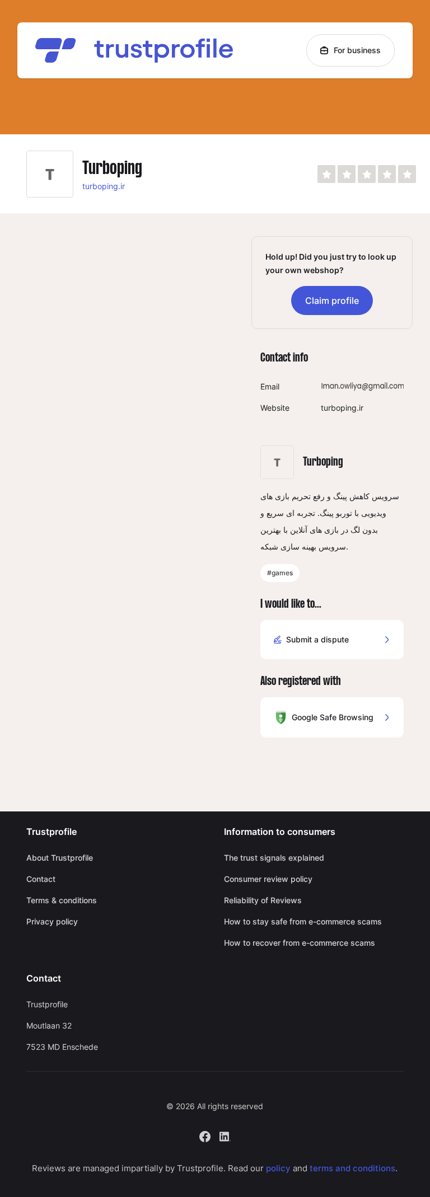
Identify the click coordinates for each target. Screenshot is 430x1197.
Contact (40, 879)
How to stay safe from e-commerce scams (303, 921)
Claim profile (332, 300)
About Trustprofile (59, 857)
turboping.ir (103, 186)
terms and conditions (352, 1168)
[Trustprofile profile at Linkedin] (225, 1135)
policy (278, 1168)
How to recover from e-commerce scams (299, 942)
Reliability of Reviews (263, 900)
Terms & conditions (61, 900)
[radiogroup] (366, 174)
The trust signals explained (274, 857)
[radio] (326, 174)
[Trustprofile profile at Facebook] (205, 1135)
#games (280, 573)
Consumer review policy (268, 879)
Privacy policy (52, 921)
